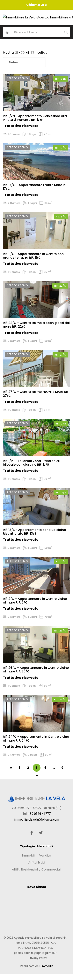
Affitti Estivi (36, 862)
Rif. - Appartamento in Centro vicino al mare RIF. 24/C (36, 738)
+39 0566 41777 (39, 814)
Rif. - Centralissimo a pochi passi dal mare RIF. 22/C (36, 325)
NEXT (36, 775)
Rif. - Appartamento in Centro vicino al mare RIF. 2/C (35, 601)
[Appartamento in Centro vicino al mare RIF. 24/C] (36, 713)
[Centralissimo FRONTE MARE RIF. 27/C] (36, 368)
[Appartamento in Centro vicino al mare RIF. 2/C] (36, 575)
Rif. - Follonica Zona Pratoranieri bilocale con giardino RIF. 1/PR (31, 463)
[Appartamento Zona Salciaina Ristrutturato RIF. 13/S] (36, 506)
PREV (11, 768)
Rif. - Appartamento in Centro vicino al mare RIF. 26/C (36, 669)
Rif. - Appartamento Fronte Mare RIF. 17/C (35, 187)
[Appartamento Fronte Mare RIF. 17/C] (36, 161)
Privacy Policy (38, 958)
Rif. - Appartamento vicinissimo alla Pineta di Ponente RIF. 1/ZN (35, 118)
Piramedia (46, 966)
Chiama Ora (36, 5)
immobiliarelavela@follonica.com (36, 819)
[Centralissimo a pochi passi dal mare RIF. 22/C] (36, 299)
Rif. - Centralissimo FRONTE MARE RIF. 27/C (36, 394)
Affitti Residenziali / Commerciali (36, 869)
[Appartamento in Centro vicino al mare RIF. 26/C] (36, 644)
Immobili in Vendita (36, 855)
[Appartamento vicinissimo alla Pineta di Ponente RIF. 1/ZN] (36, 92)
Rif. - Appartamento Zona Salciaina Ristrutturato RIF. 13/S (34, 532)
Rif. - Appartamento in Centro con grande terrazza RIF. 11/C (33, 256)
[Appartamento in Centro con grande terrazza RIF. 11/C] (36, 230)
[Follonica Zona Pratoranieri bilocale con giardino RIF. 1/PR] (36, 437)
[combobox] (24, 62)
